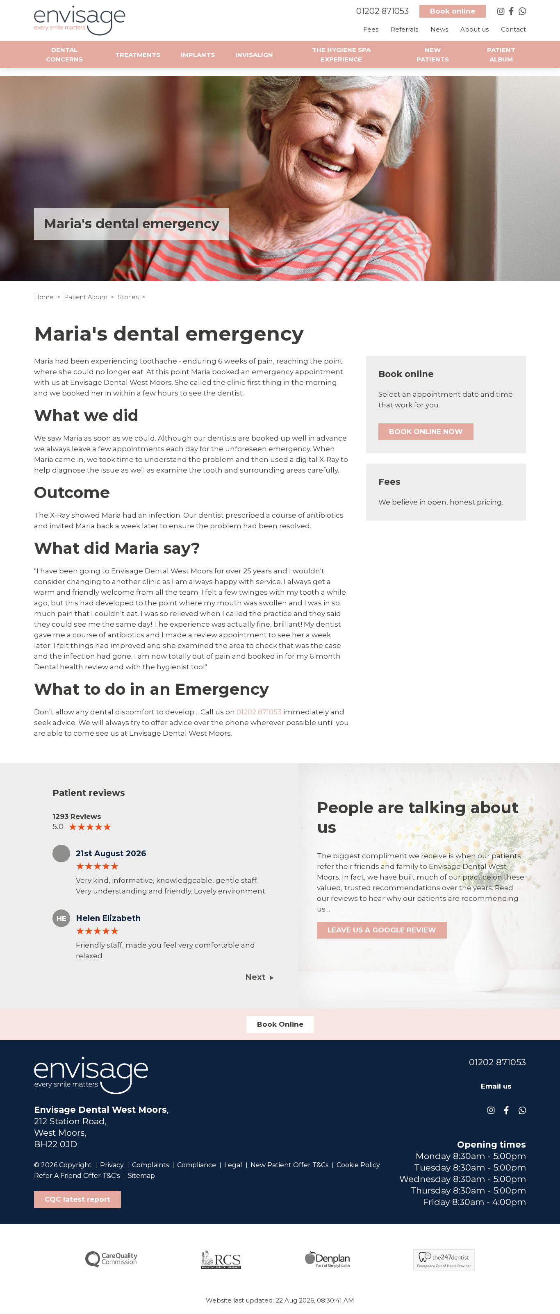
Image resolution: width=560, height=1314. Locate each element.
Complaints (150, 1165)
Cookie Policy (358, 1165)
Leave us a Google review (382, 930)
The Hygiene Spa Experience (341, 54)
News (439, 29)
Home (44, 297)
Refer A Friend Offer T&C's (77, 1176)
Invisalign (254, 55)
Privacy (112, 1165)
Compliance (196, 1165)
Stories (128, 297)
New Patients (433, 54)
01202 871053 (259, 712)
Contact (513, 29)
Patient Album (85, 297)
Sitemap (141, 1176)
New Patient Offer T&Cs (289, 1165)
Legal (233, 1165)
